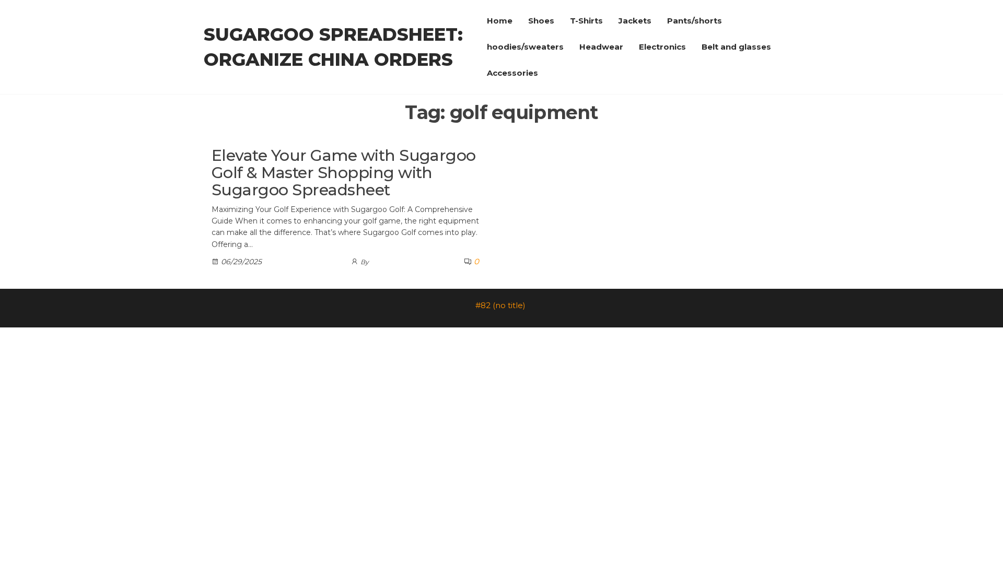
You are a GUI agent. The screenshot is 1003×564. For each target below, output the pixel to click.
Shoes (541, 21)
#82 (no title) (500, 305)
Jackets (635, 21)
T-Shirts (586, 21)
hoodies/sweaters (525, 47)
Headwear (601, 47)
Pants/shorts (694, 21)
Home (499, 21)
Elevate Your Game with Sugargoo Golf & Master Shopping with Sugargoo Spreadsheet (344, 172)
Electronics (662, 47)
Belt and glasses (736, 47)
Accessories (512, 73)
